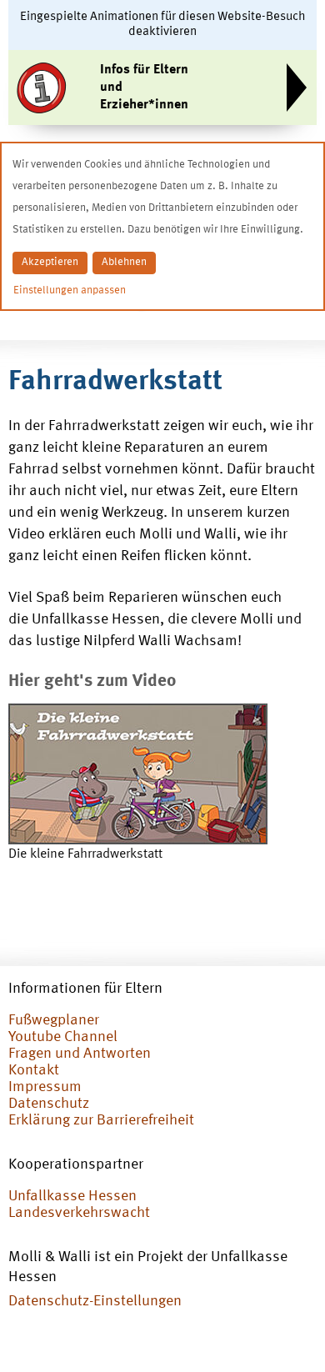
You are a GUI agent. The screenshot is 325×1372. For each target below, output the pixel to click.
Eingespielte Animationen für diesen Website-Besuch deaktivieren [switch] (163, 24)
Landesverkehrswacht (79, 1212)
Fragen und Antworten (79, 1053)
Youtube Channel (63, 1036)
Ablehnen (124, 262)
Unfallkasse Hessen (72, 1196)
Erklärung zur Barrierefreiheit (101, 1120)
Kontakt (33, 1070)
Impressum (45, 1086)
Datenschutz (48, 1103)
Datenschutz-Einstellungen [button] (95, 1301)
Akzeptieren (50, 262)
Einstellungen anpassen (69, 290)
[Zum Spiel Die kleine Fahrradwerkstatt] (138, 774)
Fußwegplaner (53, 1020)
